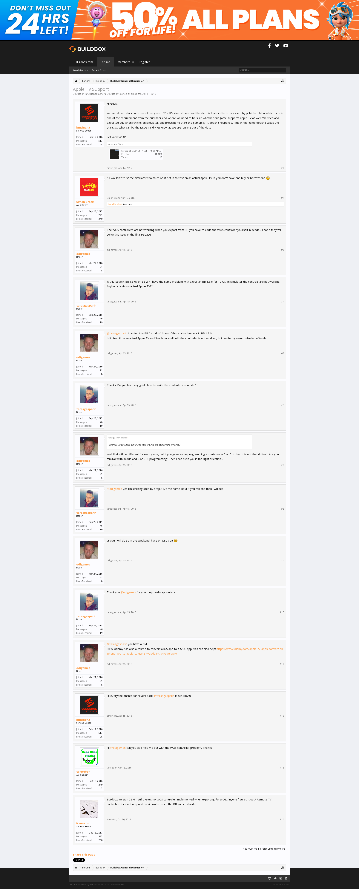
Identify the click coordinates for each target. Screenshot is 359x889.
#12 (282, 715)
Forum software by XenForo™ (97, 884)
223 (100, 215)
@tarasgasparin (117, 333)
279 (100, 784)
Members (124, 62)
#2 (282, 198)
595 (100, 836)
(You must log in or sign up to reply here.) (264, 848)
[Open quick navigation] (283, 80)
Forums (105, 62)
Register (144, 62)
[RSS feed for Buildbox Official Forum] (286, 878)
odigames (83, 254)
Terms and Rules (280, 884)
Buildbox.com (84, 62)
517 (100, 140)
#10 (282, 612)
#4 (282, 301)
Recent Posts (98, 70)
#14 (282, 819)
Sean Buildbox (115, 203)
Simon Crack (85, 202)
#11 (282, 664)
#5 (282, 353)
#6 (282, 405)
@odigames (114, 489)
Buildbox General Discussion (103, 93)
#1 (282, 168)
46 (101, 318)
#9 (282, 560)
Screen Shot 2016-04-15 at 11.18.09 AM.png (142, 150)
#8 (282, 508)
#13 (282, 767)
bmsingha (136, 93)
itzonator (83, 823)
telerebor (83, 771)
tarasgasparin (86, 305)
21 (101, 266)
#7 (282, 465)
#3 (282, 249)
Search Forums (80, 70)
